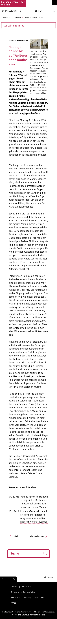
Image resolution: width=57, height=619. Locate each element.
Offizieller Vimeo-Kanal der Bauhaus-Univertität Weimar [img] (14, 579)
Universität (7, 18)
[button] (45, 553)
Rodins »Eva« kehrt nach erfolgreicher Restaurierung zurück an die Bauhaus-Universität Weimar (34, 502)
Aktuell (18, 18)
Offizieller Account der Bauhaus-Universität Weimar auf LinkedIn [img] (8, 579)
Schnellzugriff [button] (10, 11)
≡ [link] (54, 2)
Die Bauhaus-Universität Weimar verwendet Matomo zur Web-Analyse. (28, 612)
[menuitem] (36, 11)
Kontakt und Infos (13, 25)
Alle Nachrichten (37, 536)
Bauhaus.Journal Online (34, 18)
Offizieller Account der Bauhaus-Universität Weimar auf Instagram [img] (3, 579)
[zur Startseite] (13, 3)
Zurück (15, 536)
